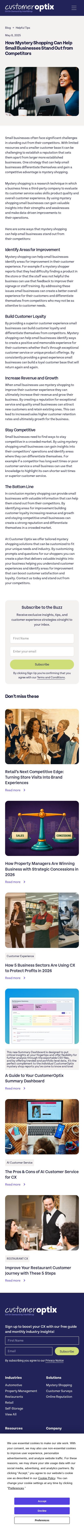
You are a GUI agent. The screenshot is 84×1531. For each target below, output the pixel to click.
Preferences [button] (16, 1488)
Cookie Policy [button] (46, 1478)
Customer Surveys (59, 1391)
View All (11, 1414)
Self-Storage (14, 1408)
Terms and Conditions (51, 677)
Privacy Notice (54, 1360)
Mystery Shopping (59, 1385)
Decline (42, 1510)
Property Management (21, 1391)
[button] (74, 7)
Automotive (13, 1385)
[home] (29, 8)
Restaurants (14, 1397)
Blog (8, 27)
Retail (9, 1402)
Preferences (42, 1520)
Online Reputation (59, 1397)
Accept (42, 1501)
